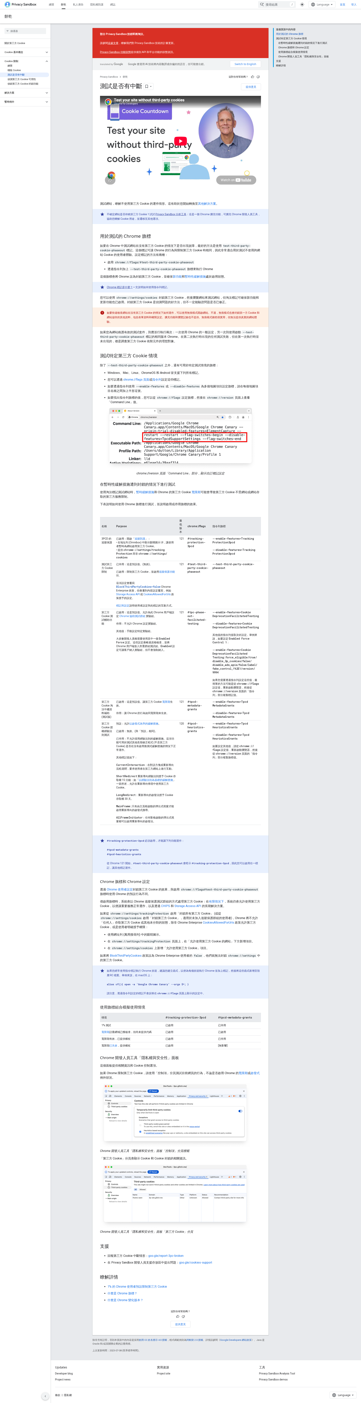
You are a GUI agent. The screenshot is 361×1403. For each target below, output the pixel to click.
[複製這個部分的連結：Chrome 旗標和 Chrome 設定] (153, 882)
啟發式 (255, 1073)
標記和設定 (122, 605)
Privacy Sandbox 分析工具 (170, 214)
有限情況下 (216, 901)
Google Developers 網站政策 (236, 1340)
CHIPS (165, 906)
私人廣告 (78, 4)
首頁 (342, 4)
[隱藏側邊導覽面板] (45, 1396)
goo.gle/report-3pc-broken (166, 1256)
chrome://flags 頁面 (136, 379)
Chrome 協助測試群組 (132, 616)
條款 (57, 1395)
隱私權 (68, 1395)
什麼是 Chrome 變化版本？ (125, 1300)
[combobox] (277, 4)
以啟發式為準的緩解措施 (143, 723)
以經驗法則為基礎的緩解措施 (156, 779)
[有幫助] (252, 77)
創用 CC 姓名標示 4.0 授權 (153, 1340)
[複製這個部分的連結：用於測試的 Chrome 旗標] (155, 236)
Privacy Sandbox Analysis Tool (277, 1373)
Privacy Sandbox (109, 76)
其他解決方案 (207, 203)
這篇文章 (113, 43)
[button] (22, 52)
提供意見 (251, 87)
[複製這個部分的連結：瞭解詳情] (122, 1277)
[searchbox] (25, 31)
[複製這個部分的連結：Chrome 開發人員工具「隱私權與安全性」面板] (183, 1058)
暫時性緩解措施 (195, 276)
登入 (353, 4)
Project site (163, 1373)
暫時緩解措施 (145, 492)
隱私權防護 (96, 4)
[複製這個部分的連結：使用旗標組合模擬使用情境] (149, 1007)
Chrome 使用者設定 (120, 889)
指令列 (156, 379)
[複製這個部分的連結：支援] (113, 1246)
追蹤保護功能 (167, 571)
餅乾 (63, 4)
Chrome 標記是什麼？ (120, 287)
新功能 (177, 276)
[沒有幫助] (258, 77)
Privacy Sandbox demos (273, 1379)
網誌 (112, 4)
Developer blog (64, 1373)
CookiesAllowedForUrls (157, 594)
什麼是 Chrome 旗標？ (122, 1293)
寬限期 (196, 492)
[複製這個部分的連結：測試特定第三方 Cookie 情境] (161, 356)
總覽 (51, 4)
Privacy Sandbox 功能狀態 (115, 52)
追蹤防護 (140, 538)
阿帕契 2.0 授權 (195, 1340)
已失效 (113, 1045)
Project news (63, 1379)
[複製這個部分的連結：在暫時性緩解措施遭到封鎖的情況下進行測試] (179, 484)
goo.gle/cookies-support (195, 1262)
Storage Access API (128, 594)
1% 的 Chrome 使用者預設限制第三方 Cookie (137, 1286)
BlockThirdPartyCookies (126, 955)
